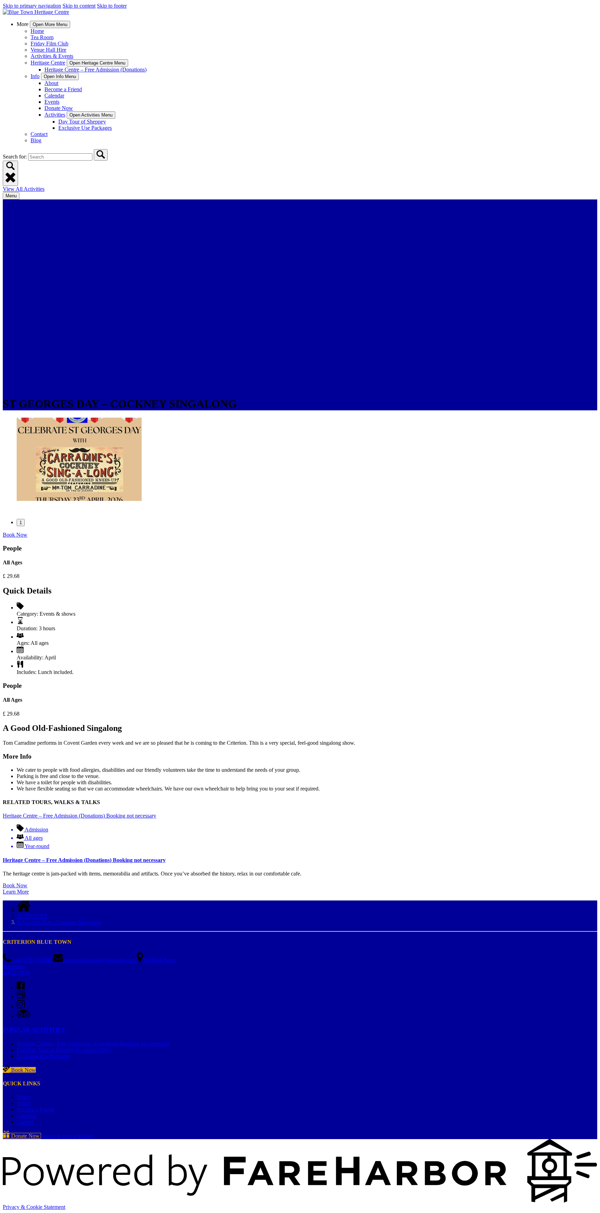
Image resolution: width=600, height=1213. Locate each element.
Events (51, 102)
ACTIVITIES (32, 916)
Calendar (54, 96)
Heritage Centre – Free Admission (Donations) (95, 69)
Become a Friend (63, 89)
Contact (39, 134)
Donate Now (58, 108)
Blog (36, 140)
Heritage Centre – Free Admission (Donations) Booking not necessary (84, 860)
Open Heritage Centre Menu (97, 63)
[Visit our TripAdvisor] (23, 1016)
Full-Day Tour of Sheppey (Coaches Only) (64, 1050)
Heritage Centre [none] (48, 63)
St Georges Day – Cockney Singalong (59, 922)
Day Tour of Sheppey (82, 122)
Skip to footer (112, 6)
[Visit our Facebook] (21, 987)
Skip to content (78, 6)
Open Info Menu (60, 76)
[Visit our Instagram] (21, 1006)
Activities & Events (52, 56)
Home (37, 31)
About (51, 83)
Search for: (15, 157)
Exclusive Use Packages (85, 128)
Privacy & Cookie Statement (34, 1207)
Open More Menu (50, 24)
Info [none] (35, 76)
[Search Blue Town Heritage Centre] (101, 155)
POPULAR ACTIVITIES (34, 1030)
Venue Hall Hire (48, 50)
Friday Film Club (49, 43)
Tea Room (42, 37)
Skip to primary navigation (32, 6)
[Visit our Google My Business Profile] (21, 997)
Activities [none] (54, 115)
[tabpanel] (300, 460)
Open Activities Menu (90, 115)
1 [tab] (20, 522)
